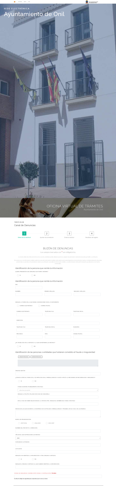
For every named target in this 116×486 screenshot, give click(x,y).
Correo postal (45, 305)
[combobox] (58, 390)
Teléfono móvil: (78, 311)
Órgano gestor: (20, 370)
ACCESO (20, 1)
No (35, 275)
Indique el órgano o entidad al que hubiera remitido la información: (37, 464)
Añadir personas (23, 356)
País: (46, 333)
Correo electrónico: (23, 311)
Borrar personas (36, 356)
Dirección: (20, 320)
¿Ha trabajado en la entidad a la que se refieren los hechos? (35, 342)
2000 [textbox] (18, 438)
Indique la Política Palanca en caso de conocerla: (34, 394)
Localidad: (18, 448)
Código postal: (78, 333)
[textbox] (58, 390)
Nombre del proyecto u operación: (26, 428)
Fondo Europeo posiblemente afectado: (30, 386)
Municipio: (76, 327)
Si (20, 275)
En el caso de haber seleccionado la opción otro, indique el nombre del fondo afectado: (46, 400)
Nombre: (18, 291)
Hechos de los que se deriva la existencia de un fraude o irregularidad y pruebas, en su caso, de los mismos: (50, 408)
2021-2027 (51, 423)
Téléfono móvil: (50, 327)
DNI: (16, 284)
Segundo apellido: (80, 291)
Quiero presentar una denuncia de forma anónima (32, 271)
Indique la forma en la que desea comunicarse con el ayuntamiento (37, 302)
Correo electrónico (26, 305)
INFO (25, 1)
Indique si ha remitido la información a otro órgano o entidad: (35, 455)
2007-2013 (24, 423)
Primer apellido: (50, 291)
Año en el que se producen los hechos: (27, 434)
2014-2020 (38, 423)
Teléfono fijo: (49, 311)
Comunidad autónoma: (22, 442)
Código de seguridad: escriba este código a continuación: (35, 473)
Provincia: (20, 333)
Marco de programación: (23, 419)
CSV (29, 1)
